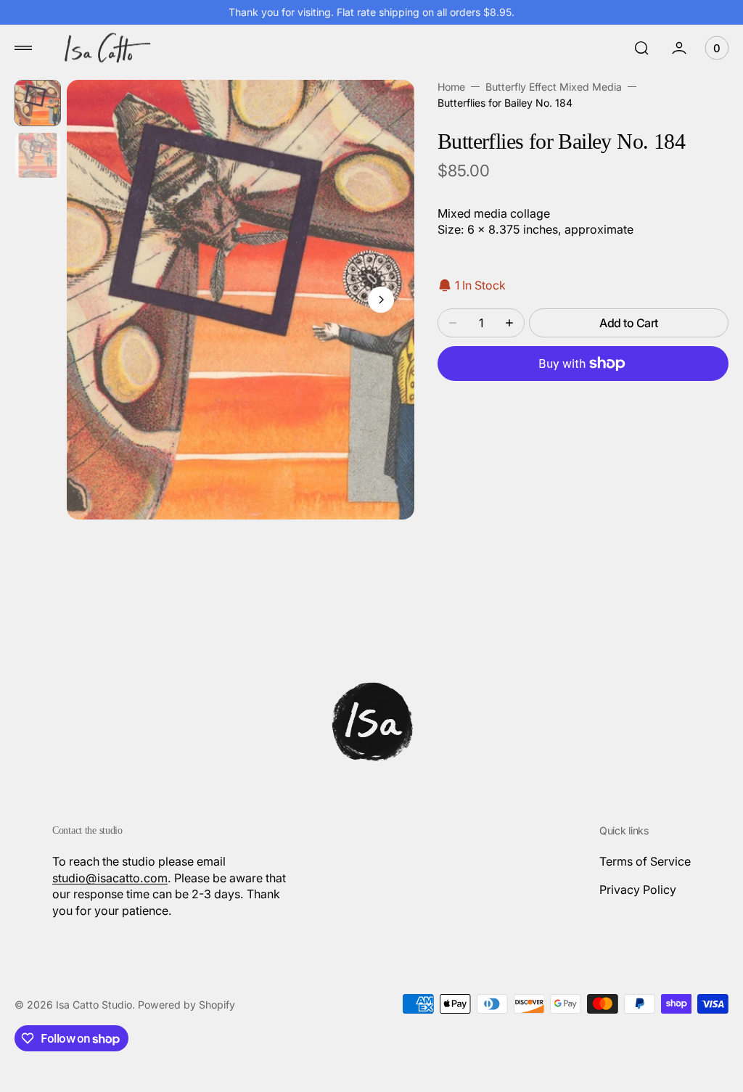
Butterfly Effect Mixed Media (553, 87)
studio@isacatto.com (110, 878)
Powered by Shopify (186, 1004)
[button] (23, 48)
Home (451, 87)
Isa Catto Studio (94, 1004)
